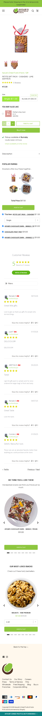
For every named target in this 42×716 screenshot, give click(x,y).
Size (3, 94)
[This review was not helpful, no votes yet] (36, 323)
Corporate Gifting (20, 687)
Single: (10, 99)
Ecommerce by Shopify (17, 709)
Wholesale (6, 685)
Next (38, 470)
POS (3, 709)
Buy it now (21, 130)
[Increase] (13, 123)
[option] (6, 64)
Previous (31, 470)
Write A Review (21, 273)
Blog (29, 685)
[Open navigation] (3, 11)
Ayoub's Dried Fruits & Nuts (13, 73)
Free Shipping (18, 685)
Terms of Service (16, 682)
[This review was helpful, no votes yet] (32, 323)
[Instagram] (7, 657)
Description (7, 154)
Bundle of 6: (29, 99)
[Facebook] (4, 657)
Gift (27, 73)
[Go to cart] (37, 11)
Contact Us (7, 679)
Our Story (18, 679)
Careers (28, 679)
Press (4, 682)
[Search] (32, 11)
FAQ (27, 682)
